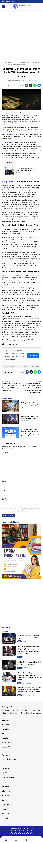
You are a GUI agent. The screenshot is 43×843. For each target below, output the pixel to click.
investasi (25, 366)
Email (4, 490)
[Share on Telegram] (39, 85)
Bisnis (19, 683)
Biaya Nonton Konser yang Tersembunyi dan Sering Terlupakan (29, 418)
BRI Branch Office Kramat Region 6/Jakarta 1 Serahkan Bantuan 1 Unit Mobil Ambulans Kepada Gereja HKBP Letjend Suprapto (32, 388)
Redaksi (5, 738)
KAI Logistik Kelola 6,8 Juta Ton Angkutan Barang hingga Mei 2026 (31, 405)
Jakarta (5, 818)
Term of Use (7, 747)
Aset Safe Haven (8, 366)
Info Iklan (5, 724)
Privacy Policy (7, 742)
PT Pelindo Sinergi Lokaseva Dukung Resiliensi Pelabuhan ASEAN (25, 170)
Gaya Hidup (7, 804)
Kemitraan (6, 729)
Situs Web (5, 499)
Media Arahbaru (23, 829)
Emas (18, 366)
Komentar (5, 452)
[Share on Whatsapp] (35, 85)
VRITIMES (29, 340)
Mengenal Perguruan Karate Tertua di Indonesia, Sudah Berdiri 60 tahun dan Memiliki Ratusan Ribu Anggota (29, 689)
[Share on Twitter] (30, 85)
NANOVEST (35, 366)
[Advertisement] (21, 32)
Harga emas (6, 113)
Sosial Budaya (8, 777)
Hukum (5, 782)
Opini (4, 800)
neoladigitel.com (9, 759)
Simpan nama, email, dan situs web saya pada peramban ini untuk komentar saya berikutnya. (22, 510)
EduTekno (6, 795)
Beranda (5, 768)
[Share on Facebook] (26, 85)
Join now (33, 355)
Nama (4, 481)
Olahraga (6, 791)
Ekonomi (5, 813)
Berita (19, 641)
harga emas (12, 275)
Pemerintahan (8, 786)
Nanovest (10, 134)
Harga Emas (8, 181)
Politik (4, 773)
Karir (4, 733)
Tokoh (4, 809)
